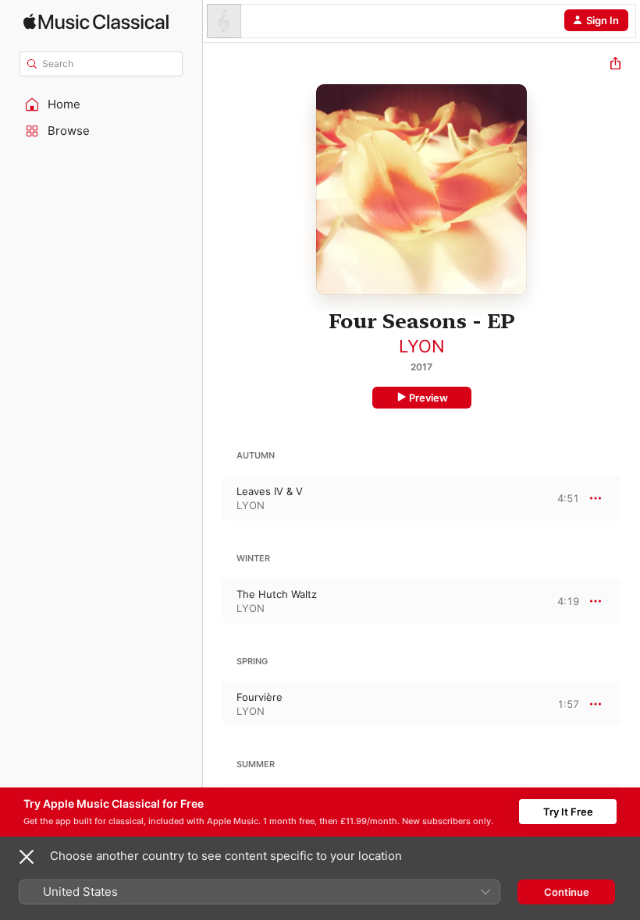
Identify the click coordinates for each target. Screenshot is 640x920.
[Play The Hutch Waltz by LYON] (213, 601)
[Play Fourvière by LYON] (213, 704)
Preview (428, 397)
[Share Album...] (615, 65)
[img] (96, 21)
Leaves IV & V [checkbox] (269, 491)
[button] (101, 104)
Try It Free (568, 811)
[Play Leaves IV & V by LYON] (213, 498)
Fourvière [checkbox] (259, 697)
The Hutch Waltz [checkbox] (276, 594)
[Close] (27, 857)
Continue (566, 892)
